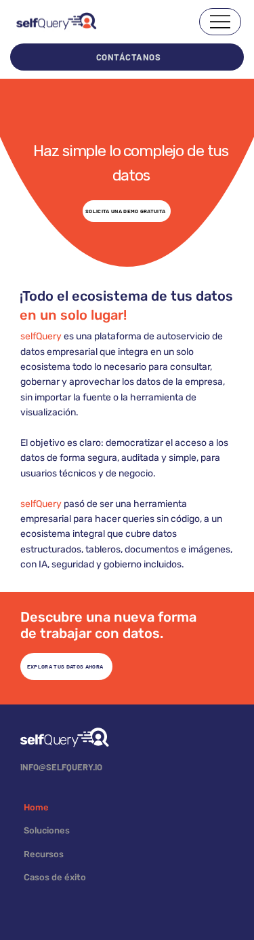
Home (36, 807)
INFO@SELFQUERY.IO (61, 767)
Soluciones (47, 830)
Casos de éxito (55, 877)
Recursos (44, 854)
